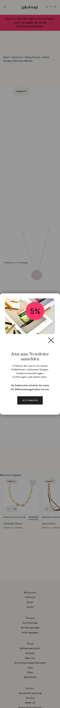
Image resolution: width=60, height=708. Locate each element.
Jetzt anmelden (30, 400)
